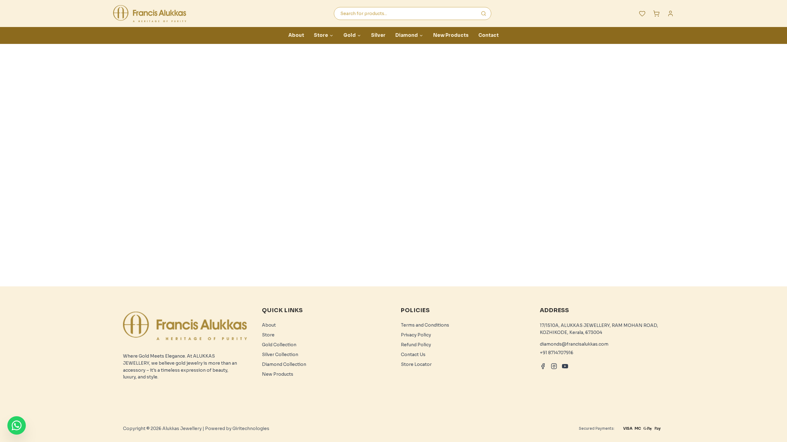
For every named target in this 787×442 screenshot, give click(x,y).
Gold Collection (279, 344)
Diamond (406, 35)
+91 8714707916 (556, 352)
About (296, 35)
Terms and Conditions (425, 325)
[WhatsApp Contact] (16, 425)
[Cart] (656, 13)
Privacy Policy (416, 335)
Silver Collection (280, 354)
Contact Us (413, 354)
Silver (378, 35)
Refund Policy (416, 344)
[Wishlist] (642, 13)
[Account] (670, 13)
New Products (451, 35)
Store (321, 35)
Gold (349, 35)
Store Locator (416, 364)
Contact (488, 35)
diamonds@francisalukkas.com (574, 344)
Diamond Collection (284, 364)
